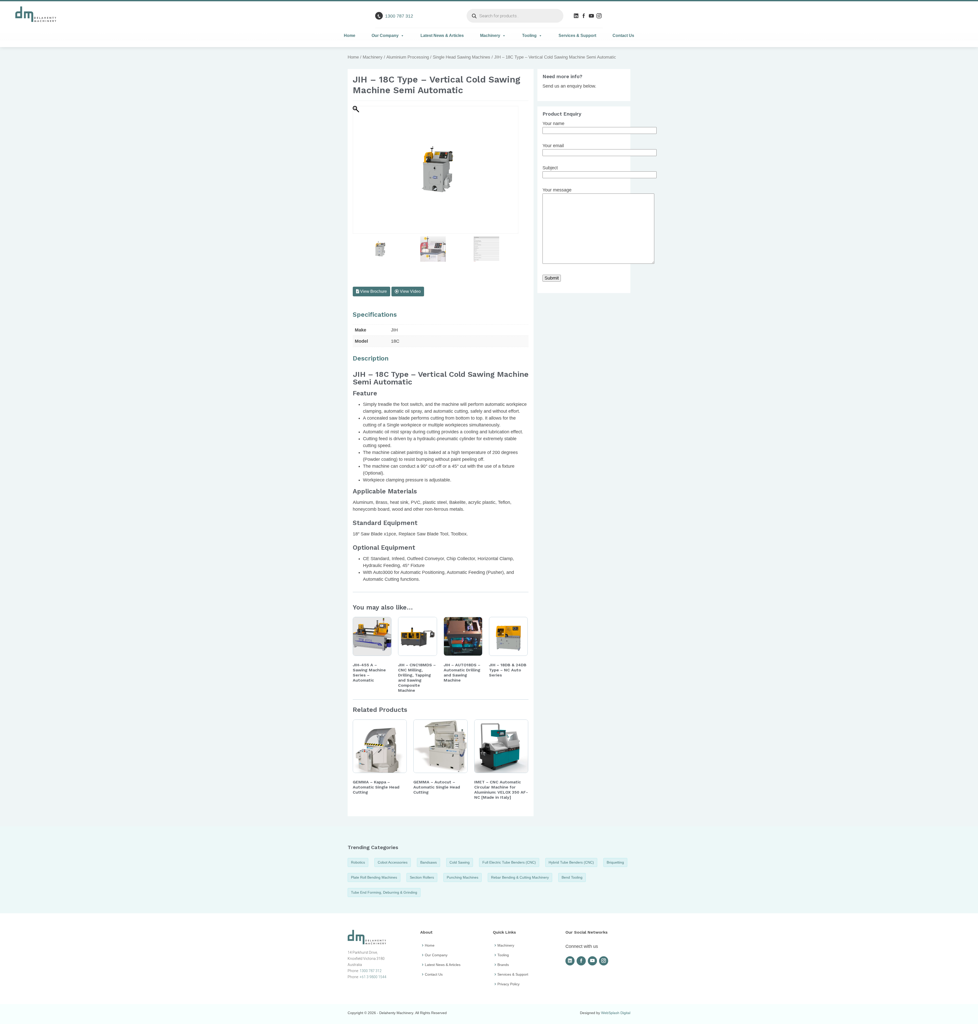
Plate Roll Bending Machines (374, 877)
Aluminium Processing (407, 57)
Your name (553, 123)
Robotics (358, 862)
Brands (503, 964)
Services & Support (577, 35)
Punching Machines (462, 877)
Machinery (490, 35)
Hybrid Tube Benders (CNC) (571, 862)
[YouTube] (592, 16)
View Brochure (373, 291)
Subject (550, 167)
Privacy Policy (508, 984)
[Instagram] (599, 16)
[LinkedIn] (577, 16)
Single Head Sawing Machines (461, 57)
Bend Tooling (572, 877)
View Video (410, 291)
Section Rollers (422, 877)
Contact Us (623, 35)
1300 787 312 (399, 16)
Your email (553, 145)
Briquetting (615, 862)
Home (349, 35)
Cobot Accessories (393, 862)
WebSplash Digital (615, 1013)
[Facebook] (584, 16)
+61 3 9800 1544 (373, 977)
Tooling (529, 35)
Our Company (385, 35)
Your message (557, 189)
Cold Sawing (460, 862)
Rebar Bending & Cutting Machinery (520, 877)
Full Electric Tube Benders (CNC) (509, 862)
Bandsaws (428, 862)
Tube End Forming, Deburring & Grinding (384, 892)
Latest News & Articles (442, 35)
